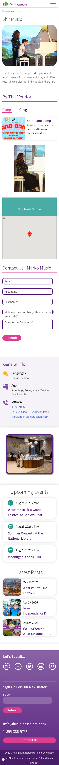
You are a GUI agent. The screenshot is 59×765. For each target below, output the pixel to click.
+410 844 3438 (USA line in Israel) (30, 412)
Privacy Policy (23, 758)
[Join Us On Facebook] (18, 666)
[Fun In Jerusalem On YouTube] (40, 666)
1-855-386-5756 (15, 731)
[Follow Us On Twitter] (29, 666)
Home (5, 11)
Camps (7, 109)
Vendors (15, 11)
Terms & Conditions (42, 758)
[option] (29, 168)
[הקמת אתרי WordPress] (29, 763)
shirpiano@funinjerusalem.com (29, 416)
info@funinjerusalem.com (24, 723)
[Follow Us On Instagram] (6, 666)
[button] (3, 759)
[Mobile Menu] (53, 4)
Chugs (23, 109)
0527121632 (18, 407)
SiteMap (9, 758)
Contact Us (29, 740)
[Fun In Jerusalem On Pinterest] (52, 666)
